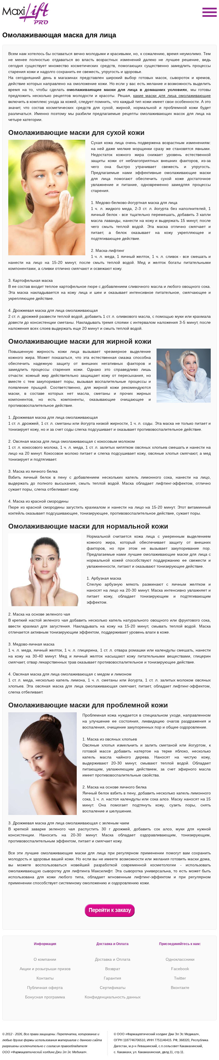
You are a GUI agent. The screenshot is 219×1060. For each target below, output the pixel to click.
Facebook (180, 968)
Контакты (45, 978)
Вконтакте (180, 987)
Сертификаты (112, 987)
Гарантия (112, 978)
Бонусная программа (45, 997)
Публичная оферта (45, 987)
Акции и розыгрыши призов (45, 968)
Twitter (180, 978)
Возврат (112, 968)
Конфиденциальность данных (113, 997)
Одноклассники (180, 959)
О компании (45, 959)
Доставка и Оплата (112, 959)
